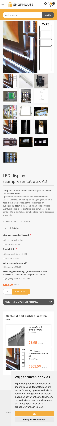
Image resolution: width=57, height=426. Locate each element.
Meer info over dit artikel (21, 302)
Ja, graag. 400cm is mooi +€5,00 (19, 278)
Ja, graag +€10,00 (13, 267)
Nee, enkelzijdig (12, 258)
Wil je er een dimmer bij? (15, 263)
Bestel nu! (21, 291)
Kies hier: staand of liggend (16, 235)
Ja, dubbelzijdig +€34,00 (16, 254)
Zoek (48, 15)
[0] (50, 4)
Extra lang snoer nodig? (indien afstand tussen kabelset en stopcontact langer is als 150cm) (25, 273)
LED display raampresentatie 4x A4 (38, 353)
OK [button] (34, 414)
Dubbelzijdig (9, 249)
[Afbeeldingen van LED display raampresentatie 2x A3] (10, 81)
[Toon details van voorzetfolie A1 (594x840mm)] (16, 335)
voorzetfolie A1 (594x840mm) (35, 328)
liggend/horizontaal (14, 240)
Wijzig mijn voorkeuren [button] (34, 419)
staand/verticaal (12, 244)
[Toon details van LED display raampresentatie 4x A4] (16, 359)
